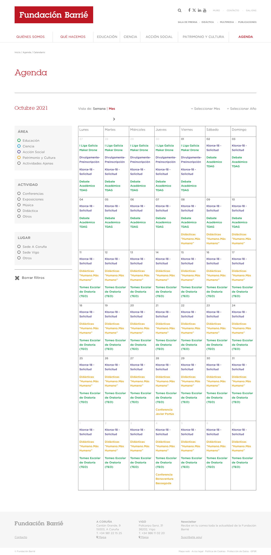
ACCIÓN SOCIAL (159, 36)
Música (28, 205)
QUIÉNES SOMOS (30, 36)
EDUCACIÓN (107, 36)
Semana (99, 108)
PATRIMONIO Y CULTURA (203, 36)
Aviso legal (197, 551)
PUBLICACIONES (247, 22)
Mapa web (184, 551)
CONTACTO (233, 11)
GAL (248, 11)
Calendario (39, 52)
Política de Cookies (215, 551)
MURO (216, 11)
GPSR (253, 551)
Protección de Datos (238, 551)
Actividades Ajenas (38, 163)
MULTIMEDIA (227, 22)
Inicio (17, 52)
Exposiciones (33, 199)
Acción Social (34, 152)
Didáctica (30, 210)
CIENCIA (130, 36)
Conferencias (33, 193)
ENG (254, 11)
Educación (31, 140)
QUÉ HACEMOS (73, 36)
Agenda (27, 52)
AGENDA (245, 36)
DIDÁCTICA (208, 22)
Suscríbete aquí (191, 537)
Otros (27, 216)
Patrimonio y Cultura (39, 157)
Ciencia (28, 146)
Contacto (21, 537)
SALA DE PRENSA (187, 22)
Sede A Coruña (35, 246)
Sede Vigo (31, 252)
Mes (112, 108)
